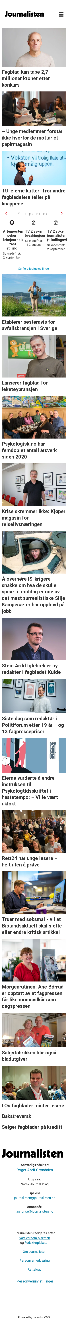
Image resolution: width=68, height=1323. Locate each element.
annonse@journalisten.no (34, 1211)
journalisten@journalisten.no (34, 1198)
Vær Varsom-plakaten (34, 1238)
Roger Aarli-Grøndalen (35, 1170)
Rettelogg (35, 1269)
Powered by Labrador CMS (34, 1317)
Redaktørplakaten (36, 1243)
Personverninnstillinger (35, 1281)
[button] (6, 213)
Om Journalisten (34, 1252)
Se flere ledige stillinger (34, 268)
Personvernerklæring (35, 1260)
